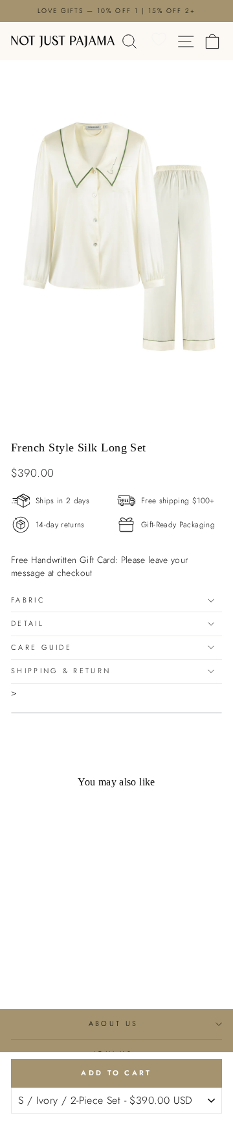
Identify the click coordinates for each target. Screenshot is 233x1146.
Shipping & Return (61, 670)
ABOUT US (114, 1023)
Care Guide (41, 647)
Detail (27, 623)
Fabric (28, 600)
